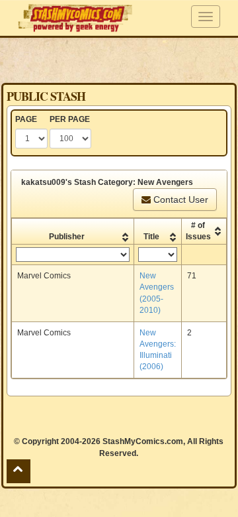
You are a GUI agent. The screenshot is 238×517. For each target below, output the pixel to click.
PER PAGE (70, 119)
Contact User (179, 199)
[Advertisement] (119, 59)
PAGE (26, 119)
